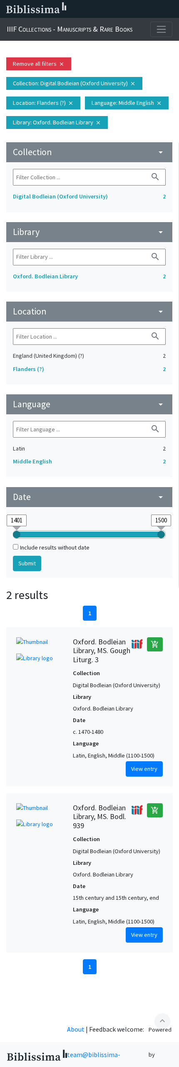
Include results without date (55, 547)
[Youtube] (144, 9)
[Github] (157, 9)
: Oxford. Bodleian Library (57, 122)
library (89, 232)
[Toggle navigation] (161, 29)
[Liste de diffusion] (90, 9)
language (89, 404)
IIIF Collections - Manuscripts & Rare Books (69, 29)
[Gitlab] (170, 9)
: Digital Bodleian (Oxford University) (74, 83)
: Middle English (127, 102)
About (76, 1029)
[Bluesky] (117, 9)
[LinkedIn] (104, 9)
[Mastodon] (130, 9)
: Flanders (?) (43, 102)
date (89, 497)
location (89, 311)
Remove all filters (39, 63)
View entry (144, 768)
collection (89, 152)
